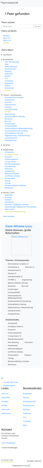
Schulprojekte (10, 178)
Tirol (6, 78)
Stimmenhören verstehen (14, 97)
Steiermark (9, 74)
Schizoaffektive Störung (14, 133)
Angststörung (10, 114)
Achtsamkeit (9, 100)
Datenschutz (6, 413)
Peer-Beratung (10, 166)
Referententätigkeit (12, 174)
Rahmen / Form (8, 193)
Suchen (37, 26)
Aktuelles (5, 401)
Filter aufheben (8, 216)
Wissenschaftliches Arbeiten (15, 185)
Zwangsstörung (10, 140)
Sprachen (6, 145)
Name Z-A (7, 40)
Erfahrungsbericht (11, 159)
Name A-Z (7, 38)
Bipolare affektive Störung (15, 116)
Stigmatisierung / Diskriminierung (17, 135)
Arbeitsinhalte (8, 150)
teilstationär (9, 202)
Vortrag (7, 183)
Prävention (9, 169)
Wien (6, 64)
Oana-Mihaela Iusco (18, 226)
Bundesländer (8, 59)
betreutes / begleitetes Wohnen (16, 204)
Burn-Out (8, 121)
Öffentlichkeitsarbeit (12, 164)
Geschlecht (7, 55)
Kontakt (4, 405)
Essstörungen (10, 124)
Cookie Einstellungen (9, 448)
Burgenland (9, 83)
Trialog (7, 181)
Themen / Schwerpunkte (12, 95)
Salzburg (8, 71)
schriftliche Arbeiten (12, 176)
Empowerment (10, 105)
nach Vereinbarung (12, 62)
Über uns (5, 394)
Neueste (6, 36)
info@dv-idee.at (9, 385)
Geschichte (6, 397)
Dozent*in (8, 157)
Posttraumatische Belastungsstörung (18, 128)
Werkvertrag (9, 209)
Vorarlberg (9, 81)
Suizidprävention (11, 138)
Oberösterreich (10, 69)
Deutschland (9, 88)
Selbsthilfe (9, 195)
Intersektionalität (11, 109)
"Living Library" (10, 162)
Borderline (8, 119)
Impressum (6, 409)
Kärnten (7, 76)
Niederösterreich (11, 67)
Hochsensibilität (11, 126)
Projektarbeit (9, 171)
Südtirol (8, 86)
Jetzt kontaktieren (8, 443)
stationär (8, 200)
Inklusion (8, 107)
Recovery (8, 102)
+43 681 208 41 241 (10, 382)
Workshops (9, 188)
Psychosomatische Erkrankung (16, 131)
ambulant (8, 197)
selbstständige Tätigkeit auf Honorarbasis (20, 207)
